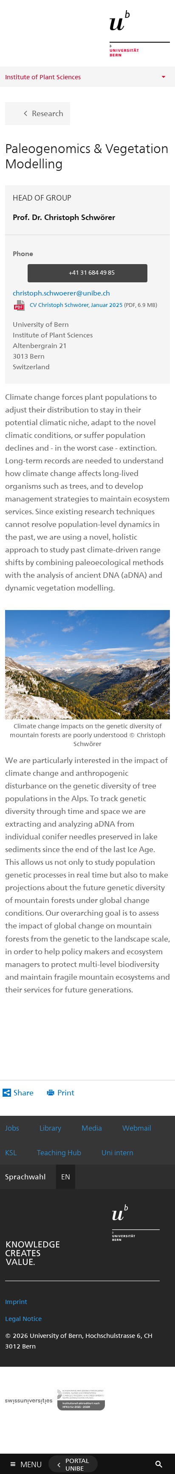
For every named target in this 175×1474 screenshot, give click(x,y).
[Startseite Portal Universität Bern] (140, 33)
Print (65, 1092)
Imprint (16, 1301)
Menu (31, 1462)
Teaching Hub (59, 1152)
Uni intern (117, 1152)
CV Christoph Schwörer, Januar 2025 (93, 304)
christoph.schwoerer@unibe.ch (61, 292)
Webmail (136, 1127)
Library (50, 1127)
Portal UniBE (77, 1464)
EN (65, 1176)
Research (47, 112)
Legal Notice (23, 1318)
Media (92, 1127)
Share (24, 1092)
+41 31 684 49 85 (92, 272)
